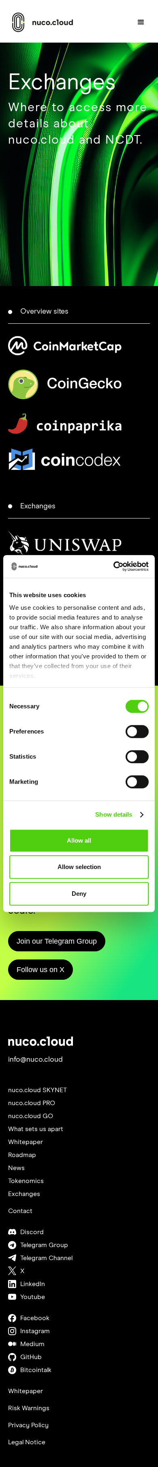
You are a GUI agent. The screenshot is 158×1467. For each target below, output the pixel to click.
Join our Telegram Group (57, 941)
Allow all (79, 840)
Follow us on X (40, 970)
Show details (113, 814)
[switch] (137, 731)
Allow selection (79, 866)
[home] (42, 22)
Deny (79, 893)
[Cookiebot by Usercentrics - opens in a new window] (114, 566)
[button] (137, 22)
